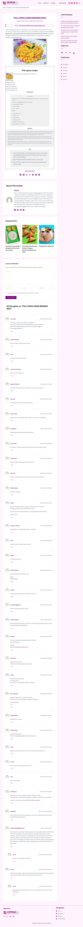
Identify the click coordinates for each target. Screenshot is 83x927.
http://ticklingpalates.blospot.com (19, 647)
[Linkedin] (36, 175)
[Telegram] (33, 175)
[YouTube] (77, 3)
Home (39, 3)
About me (46, 3)
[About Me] (59, 914)
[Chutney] (64, 70)
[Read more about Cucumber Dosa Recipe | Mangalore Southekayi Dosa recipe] (13, 234)
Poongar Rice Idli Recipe (46, 246)
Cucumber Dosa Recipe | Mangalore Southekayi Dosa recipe (13, 248)
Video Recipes (62, 3)
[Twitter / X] (30, 175)
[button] (56, 3)
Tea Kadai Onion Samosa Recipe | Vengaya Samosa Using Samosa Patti (69, 31)
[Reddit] (39, 175)
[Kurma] (64, 73)
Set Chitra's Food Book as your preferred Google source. (32, 25)
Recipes (53, 3)
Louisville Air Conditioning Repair (31, 800)
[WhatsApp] (26, 175)
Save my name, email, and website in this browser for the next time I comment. (23, 293)
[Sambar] (64, 67)
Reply (12, 331)
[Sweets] (64, 79)
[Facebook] (69, 3)
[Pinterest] (74, 3)
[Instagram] (72, 3)
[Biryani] (64, 76)
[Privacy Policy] (60, 919)
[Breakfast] (64, 64)
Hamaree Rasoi (14, 579)
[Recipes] (59, 916)
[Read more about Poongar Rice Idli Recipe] (46, 234)
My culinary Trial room (30, 736)
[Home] (58, 911)
